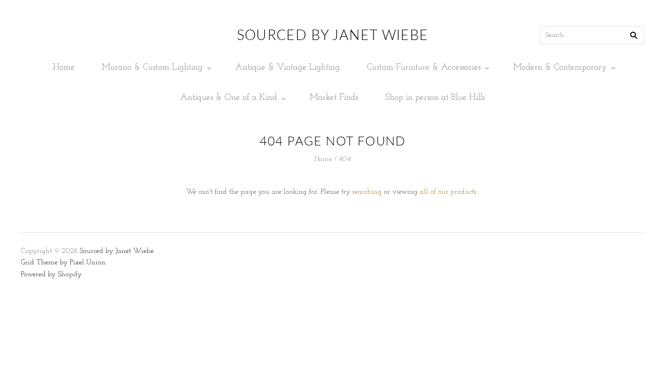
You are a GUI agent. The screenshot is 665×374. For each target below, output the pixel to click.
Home (64, 67)
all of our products (448, 192)
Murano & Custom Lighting (152, 67)
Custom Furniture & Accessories (424, 67)
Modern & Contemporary (560, 67)
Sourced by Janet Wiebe (116, 251)
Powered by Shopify (51, 274)
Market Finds (334, 97)
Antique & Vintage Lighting (287, 67)
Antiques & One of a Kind (228, 97)
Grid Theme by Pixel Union (63, 262)
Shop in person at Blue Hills (435, 97)
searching (367, 192)
